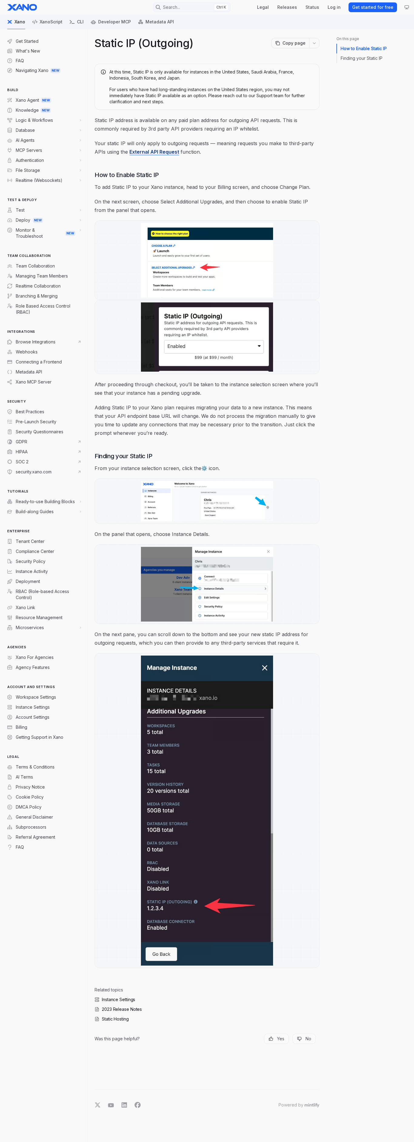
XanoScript (51, 21)
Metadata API (159, 21)
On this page (347, 38)
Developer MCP (114, 21)
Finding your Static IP (361, 58)
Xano (20, 21)
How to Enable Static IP (364, 48)
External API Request (154, 152)
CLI (80, 21)
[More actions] (314, 43)
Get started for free (372, 7)
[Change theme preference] (407, 7)
